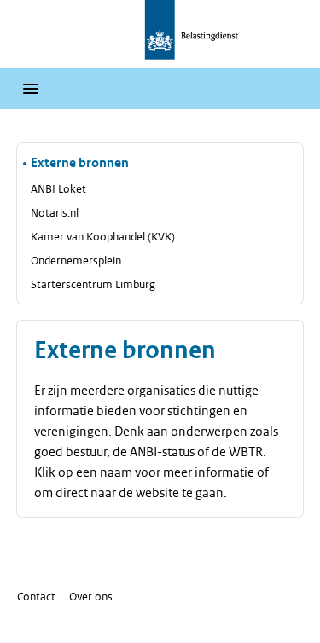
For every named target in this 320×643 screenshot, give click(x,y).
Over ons (91, 596)
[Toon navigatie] (30, 88)
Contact (36, 596)
